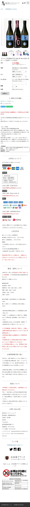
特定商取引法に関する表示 (19, 504)
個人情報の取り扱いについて (7, 504)
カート (25, 3)
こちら (23, 324)
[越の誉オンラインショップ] (11, 6)
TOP (2, 9)
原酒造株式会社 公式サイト (15, 445)
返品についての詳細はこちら (8, 101)
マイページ (23, 3)
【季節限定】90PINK (11, 9)
